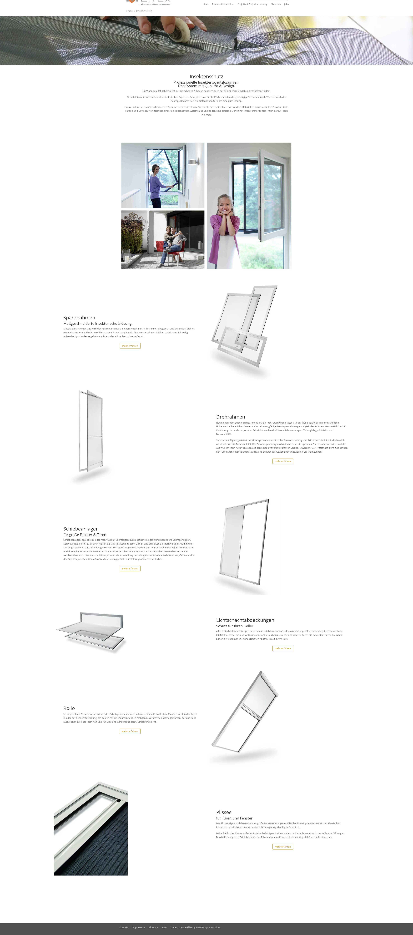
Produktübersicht (221, 4)
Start (206, 4)
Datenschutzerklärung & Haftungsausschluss (195, 927)
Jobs (286, 4)
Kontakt (123, 927)
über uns (276, 4)
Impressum (138, 927)
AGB (164, 927)
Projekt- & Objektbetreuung (252, 4)
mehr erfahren (130, 345)
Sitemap (153, 927)
